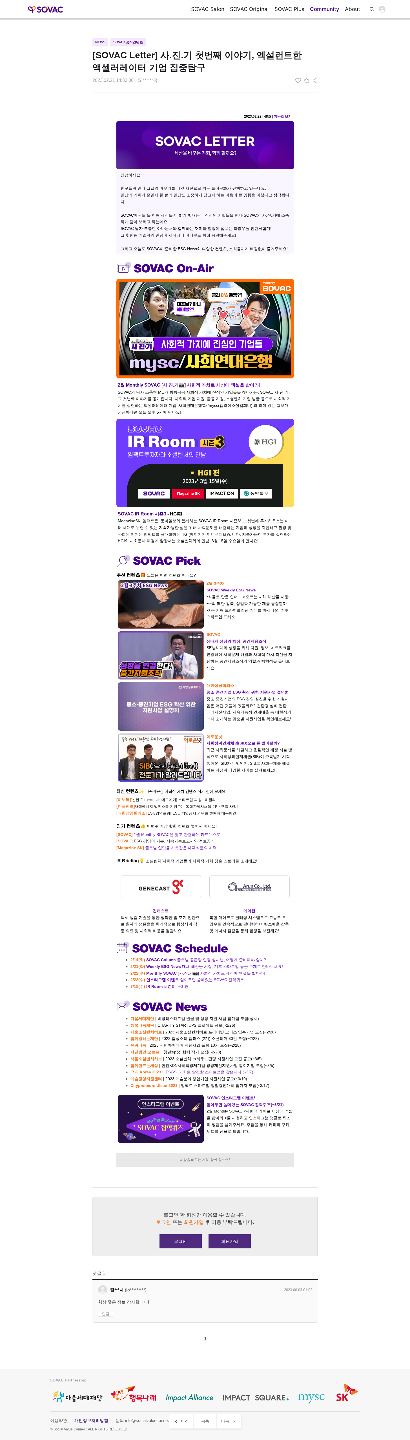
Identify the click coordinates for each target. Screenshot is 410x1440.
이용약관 (58, 1420)
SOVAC (46, 9)
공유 (315, 80)
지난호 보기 (283, 116)
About (352, 9)
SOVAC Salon (207, 9)
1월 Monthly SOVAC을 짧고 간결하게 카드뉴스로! (168, 834)
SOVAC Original (249, 9)
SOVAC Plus (289, 9)
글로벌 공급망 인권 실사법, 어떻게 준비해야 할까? (198, 959)
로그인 (382, 9)
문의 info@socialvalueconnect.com (148, 1420)
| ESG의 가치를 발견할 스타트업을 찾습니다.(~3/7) (191, 1072)
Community (324, 9)
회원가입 (229, 1241)
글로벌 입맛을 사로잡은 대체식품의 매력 (166, 847)
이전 (185, 1421)
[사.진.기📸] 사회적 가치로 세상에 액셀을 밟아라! (197, 973)
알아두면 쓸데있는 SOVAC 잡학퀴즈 (187, 979)
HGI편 (159, 986)
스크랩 (306, 80)
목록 (205, 1421)
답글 (105, 1314)
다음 (225, 1421)
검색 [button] (372, 9)
